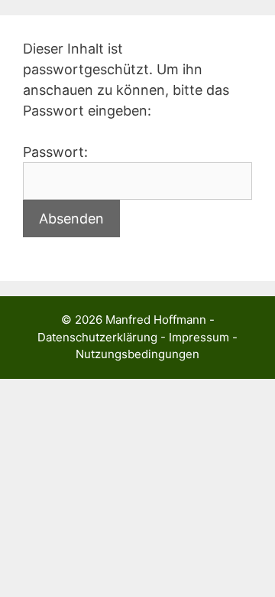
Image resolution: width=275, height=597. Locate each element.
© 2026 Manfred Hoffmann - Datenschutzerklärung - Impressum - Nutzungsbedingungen (137, 336)
